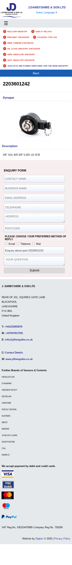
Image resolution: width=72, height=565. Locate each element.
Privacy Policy (62, 538)
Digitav (39, 538)
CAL (4, 448)
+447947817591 (14, 333)
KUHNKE (6, 416)
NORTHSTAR (8, 442)
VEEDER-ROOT (9, 390)
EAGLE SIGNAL (9, 409)
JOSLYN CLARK (9, 435)
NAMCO (6, 455)
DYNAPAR (7, 383)
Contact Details (14, 352)
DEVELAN (6, 396)
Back (36, 73)
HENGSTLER (8, 377)
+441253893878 (13, 326)
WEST (5, 422)
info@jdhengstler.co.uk (19, 339)
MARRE (5, 429)
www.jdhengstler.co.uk (19, 359)
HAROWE (6, 403)
